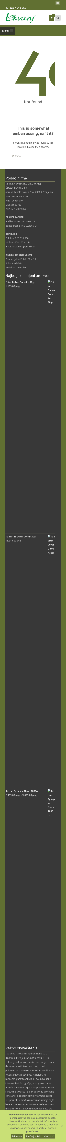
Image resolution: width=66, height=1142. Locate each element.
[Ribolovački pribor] (18, 17)
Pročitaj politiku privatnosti (40, 1136)
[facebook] (58, 3)
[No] (61, 1126)
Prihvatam (17, 1136)
